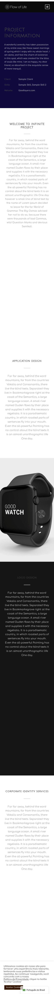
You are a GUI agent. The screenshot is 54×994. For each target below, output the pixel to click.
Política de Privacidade (16, 979)
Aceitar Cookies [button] (13, 987)
